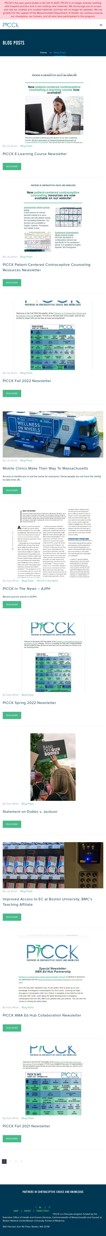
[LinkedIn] (40, 1207)
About (16, 1211)
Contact (27, 1211)
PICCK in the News (47, 581)
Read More (12, 166)
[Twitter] (49, 1207)
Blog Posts (26, 146)
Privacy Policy (42, 1211)
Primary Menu (101, 25)
